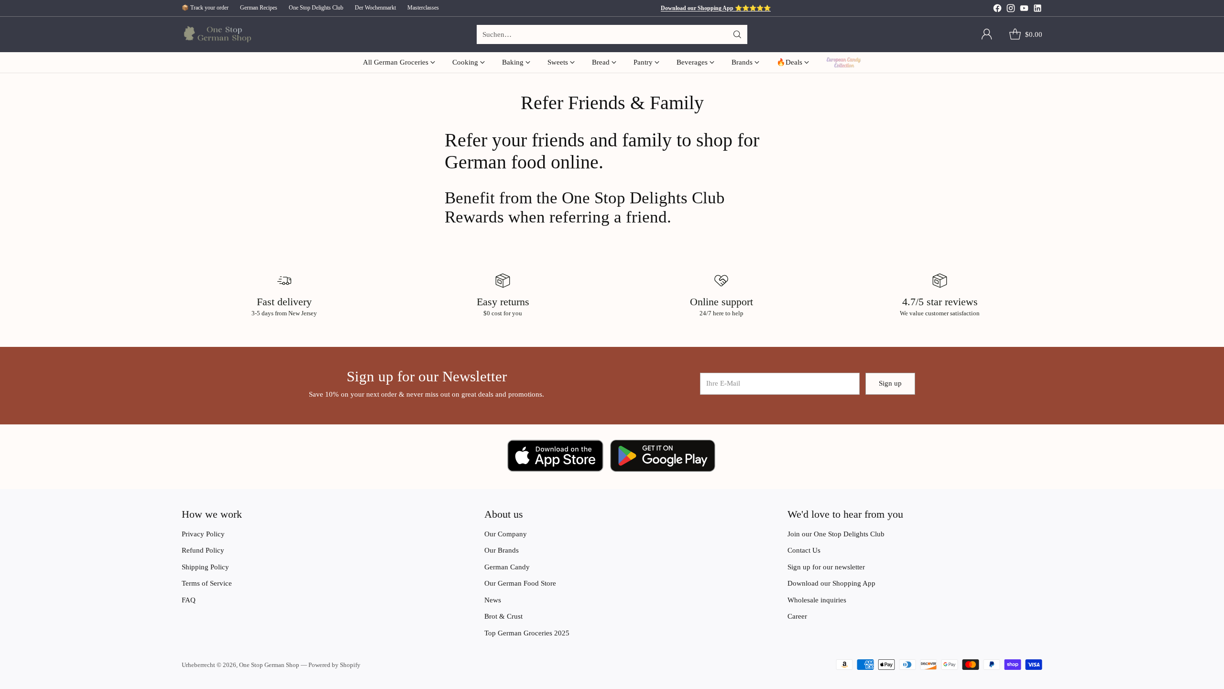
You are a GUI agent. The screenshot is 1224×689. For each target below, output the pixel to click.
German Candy (507, 567)
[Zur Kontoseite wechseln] (987, 34)
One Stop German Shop (269, 664)
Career (797, 616)
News (492, 600)
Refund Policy (203, 550)
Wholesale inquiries (816, 600)
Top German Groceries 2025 (526, 633)
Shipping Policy (205, 567)
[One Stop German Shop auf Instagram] (1011, 9)
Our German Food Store (520, 583)
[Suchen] (737, 34)
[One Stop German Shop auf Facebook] (997, 9)
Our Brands (501, 550)
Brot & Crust (503, 616)
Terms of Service (207, 583)
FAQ (189, 600)
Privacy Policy (203, 534)
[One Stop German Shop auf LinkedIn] (1037, 9)
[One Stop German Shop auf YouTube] (1024, 9)
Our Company (505, 534)
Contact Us (803, 550)
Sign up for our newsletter (826, 567)
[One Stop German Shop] (216, 34)
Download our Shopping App (831, 583)
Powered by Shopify (334, 664)
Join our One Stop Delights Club (836, 534)
